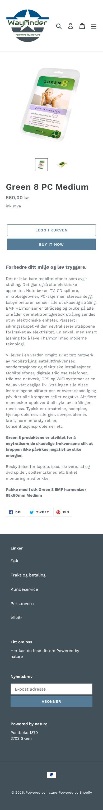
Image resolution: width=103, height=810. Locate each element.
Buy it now (51, 244)
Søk (14, 560)
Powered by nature (41, 792)
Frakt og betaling (28, 575)
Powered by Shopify (75, 792)
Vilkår (16, 617)
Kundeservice (24, 589)
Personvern (22, 603)
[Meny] (94, 26)
